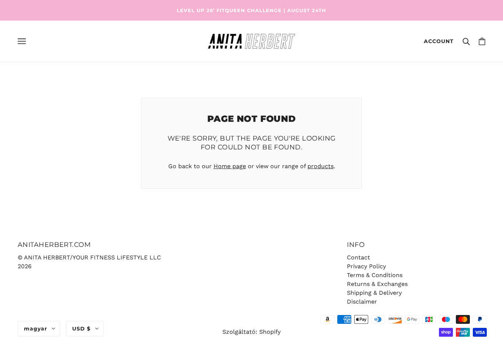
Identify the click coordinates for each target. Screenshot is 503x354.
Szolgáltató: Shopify (251, 331)
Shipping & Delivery (374, 292)
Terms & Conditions (374, 275)
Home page (230, 166)
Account (439, 41)
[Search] (466, 41)
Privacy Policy (366, 266)
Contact (358, 257)
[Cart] (482, 41)
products (320, 166)
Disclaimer (362, 301)
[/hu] (251, 40)
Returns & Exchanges (377, 283)
